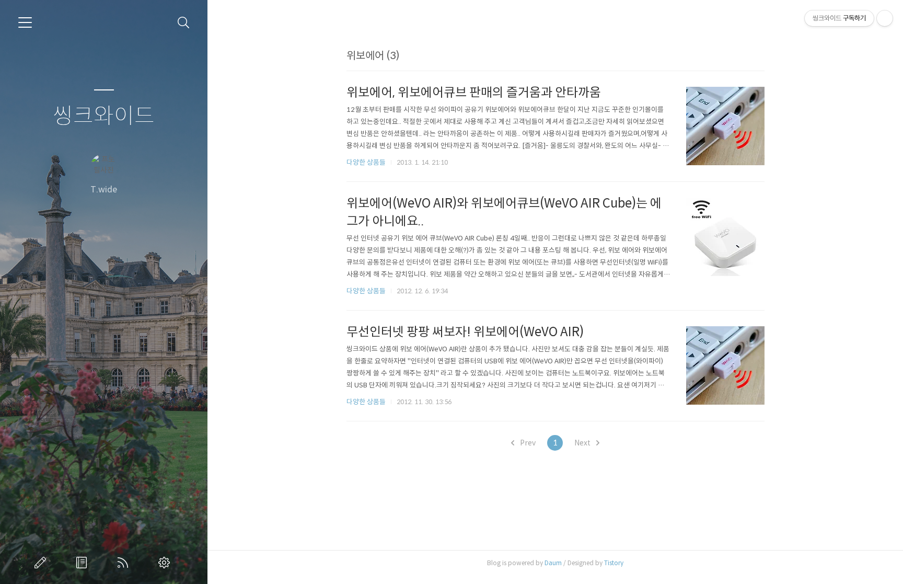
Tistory (613, 563)
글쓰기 (42, 562)
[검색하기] (184, 23)
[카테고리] (25, 22)
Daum (553, 563)
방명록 (83, 562)
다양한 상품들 (366, 162)
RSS (124, 562)
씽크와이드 (104, 116)
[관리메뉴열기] (885, 18)
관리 (166, 562)
